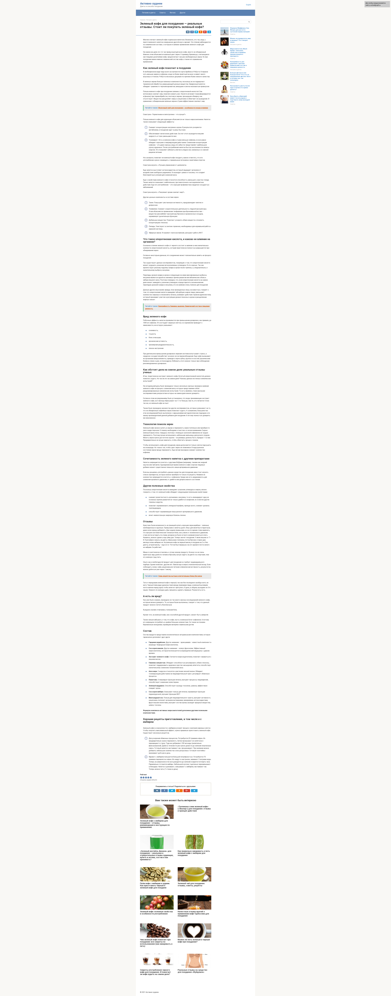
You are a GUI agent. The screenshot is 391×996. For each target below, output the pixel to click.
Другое (182, 13)
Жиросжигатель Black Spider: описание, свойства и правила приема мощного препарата (238, 52)
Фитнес (173, 13)
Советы (163, 13)
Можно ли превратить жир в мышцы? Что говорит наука (240, 40)
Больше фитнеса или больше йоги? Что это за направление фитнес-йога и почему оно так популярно (240, 76)
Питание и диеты (148, 13)
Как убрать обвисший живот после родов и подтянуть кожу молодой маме (240, 99)
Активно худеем (151, 3)
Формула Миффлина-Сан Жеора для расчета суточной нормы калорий (240, 30)
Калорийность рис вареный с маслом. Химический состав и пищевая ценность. (238, 64)
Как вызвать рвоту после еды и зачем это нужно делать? (240, 87)
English (248, 5)
